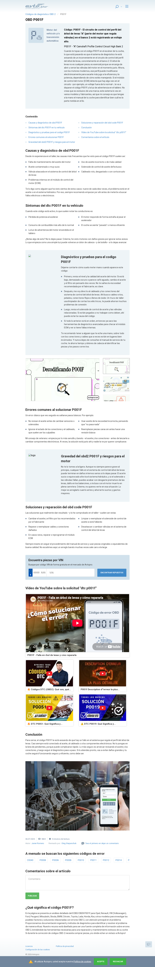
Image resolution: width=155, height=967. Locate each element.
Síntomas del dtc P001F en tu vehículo (46, 127)
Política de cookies (82, 961)
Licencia (29, 946)
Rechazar (118, 962)
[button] (62, 379)
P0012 (106, 860)
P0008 (43, 860)
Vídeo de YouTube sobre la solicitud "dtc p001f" (103, 132)
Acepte (100, 962)
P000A (55, 860)
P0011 (93, 860)
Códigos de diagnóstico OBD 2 (40, 14)
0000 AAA (39, 572)
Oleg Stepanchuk (68, 843)
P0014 (118, 860)
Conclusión (86, 127)
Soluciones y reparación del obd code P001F (102, 122)
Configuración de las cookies (37, 950)
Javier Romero (37, 843)
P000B (68, 860)
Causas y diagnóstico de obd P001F (45, 122)
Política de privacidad (65, 946)
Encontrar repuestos (112, 573)
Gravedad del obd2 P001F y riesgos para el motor (51, 142)
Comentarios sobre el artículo (95, 137)
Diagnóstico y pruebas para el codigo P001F (49, 132)
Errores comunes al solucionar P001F (46, 137)
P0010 (81, 860)
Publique (32, 896)
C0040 (30, 860)
